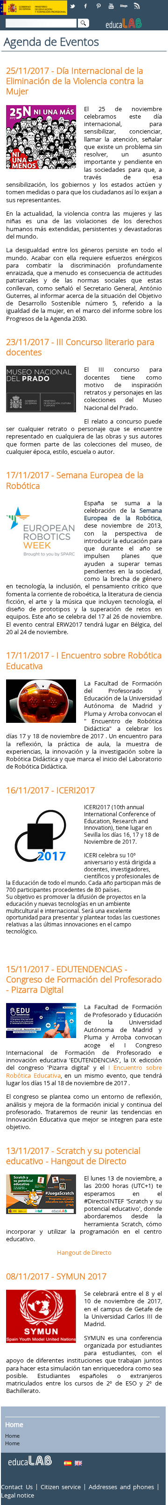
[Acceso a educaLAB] (29, 1457)
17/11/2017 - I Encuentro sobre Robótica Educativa (84, 660)
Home (14, 1424)
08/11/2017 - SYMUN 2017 (56, 1276)
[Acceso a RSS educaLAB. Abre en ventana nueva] (138, 2)
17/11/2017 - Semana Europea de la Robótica (75, 480)
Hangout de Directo (84, 1252)
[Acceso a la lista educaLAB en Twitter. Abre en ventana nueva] (73, 2)
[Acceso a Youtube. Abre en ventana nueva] (112, 2)
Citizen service (61, 1487)
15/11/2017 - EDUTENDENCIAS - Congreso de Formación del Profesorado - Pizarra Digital (84, 979)
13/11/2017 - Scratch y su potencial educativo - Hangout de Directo (73, 1155)
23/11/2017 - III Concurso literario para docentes (80, 347)
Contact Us (16, 1487)
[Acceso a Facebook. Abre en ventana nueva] (86, 2)
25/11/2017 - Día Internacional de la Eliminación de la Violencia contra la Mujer (75, 81)
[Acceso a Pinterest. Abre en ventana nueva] (99, 2)
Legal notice (17, 1495)
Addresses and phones (121, 1487)
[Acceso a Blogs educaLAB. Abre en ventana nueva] (125, 2)
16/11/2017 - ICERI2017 (50, 790)
